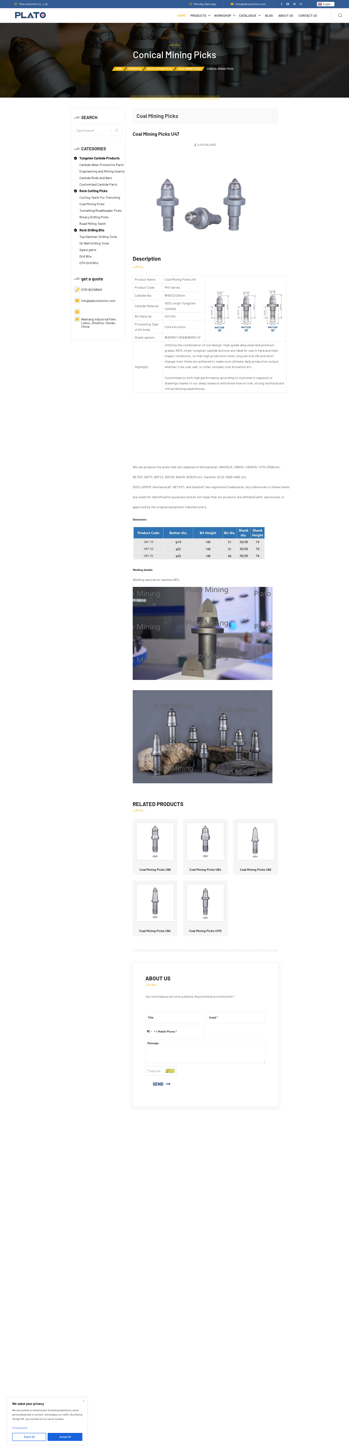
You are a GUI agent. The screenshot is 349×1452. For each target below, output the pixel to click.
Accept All (65, 1436)
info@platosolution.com (250, 4)
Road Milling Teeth (92, 224)
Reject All (29, 1436)
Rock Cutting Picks (159, 68)
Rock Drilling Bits (91, 230)
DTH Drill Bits (88, 263)
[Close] (83, 1401)
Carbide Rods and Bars (95, 178)
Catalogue (247, 15)
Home (181, 15)
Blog (269, 15)
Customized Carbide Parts (98, 184)
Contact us (308, 15)
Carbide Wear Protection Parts (101, 165)
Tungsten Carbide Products (99, 158)
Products (198, 15)
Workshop (222, 15)
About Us (285, 15)
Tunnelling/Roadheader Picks (100, 210)
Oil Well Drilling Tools (94, 243)
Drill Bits (85, 256)
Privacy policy (19, 1427)
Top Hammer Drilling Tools (98, 237)
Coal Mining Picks (189, 68)
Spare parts (87, 250)
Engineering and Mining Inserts (102, 171)
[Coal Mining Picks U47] (205, 200)
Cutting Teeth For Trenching (99, 197)
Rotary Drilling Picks (94, 217)
